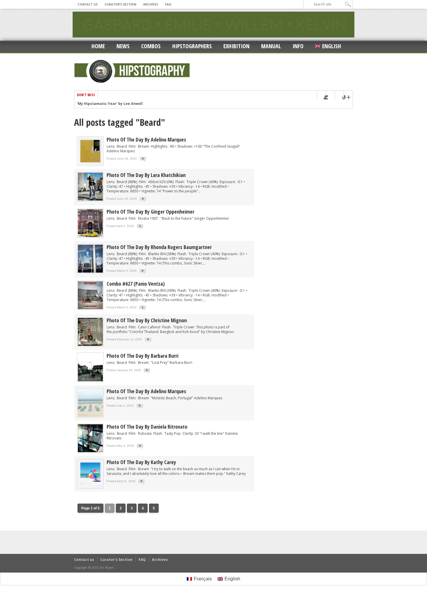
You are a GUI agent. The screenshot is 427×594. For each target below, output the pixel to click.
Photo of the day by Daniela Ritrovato (147, 426)
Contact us (88, 4)
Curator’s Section (120, 4)
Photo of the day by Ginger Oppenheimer (150, 211)
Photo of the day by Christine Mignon (147, 320)
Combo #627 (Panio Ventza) (136, 283)
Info (298, 46)
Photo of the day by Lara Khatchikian (146, 175)
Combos (151, 46)
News (123, 46)
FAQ (168, 4)
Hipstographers (192, 46)
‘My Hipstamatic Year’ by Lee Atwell (110, 103)
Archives (150, 4)
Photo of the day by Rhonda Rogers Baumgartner (159, 247)
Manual (271, 46)
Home (98, 46)
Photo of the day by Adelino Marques (146, 139)
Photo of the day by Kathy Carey (141, 462)
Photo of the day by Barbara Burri (142, 356)
